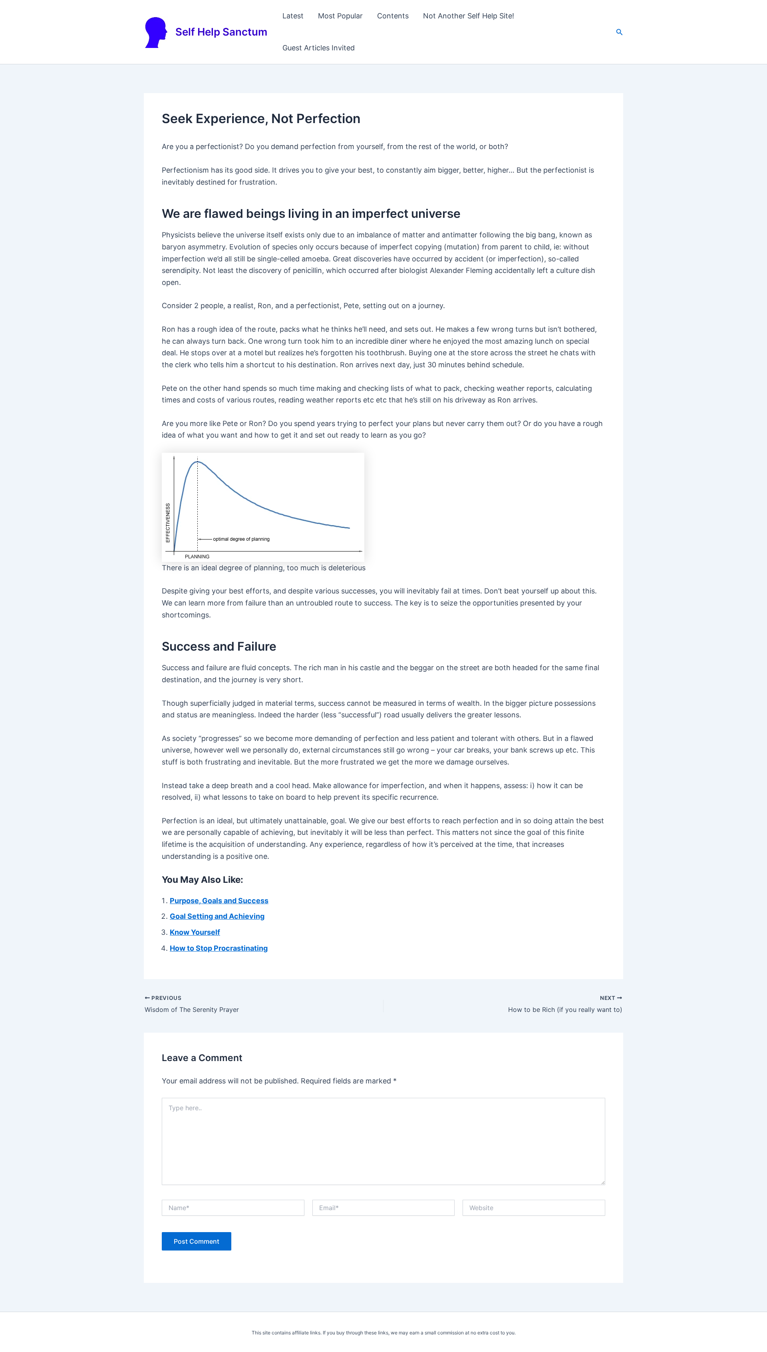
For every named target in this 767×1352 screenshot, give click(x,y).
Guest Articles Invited (318, 48)
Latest (293, 16)
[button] (619, 32)
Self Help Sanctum (221, 32)
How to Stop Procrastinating (219, 948)
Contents (393, 16)
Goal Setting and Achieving (217, 916)
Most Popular (340, 16)
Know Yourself (195, 932)
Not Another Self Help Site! (468, 16)
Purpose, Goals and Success (219, 900)
